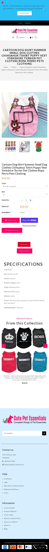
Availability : (6, 212)
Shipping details (24, 251)
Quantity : (5, 200)
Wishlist (28, 23)
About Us (7, 525)
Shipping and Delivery (11, 489)
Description (24, 244)
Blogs (6, 529)
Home (6, 67)
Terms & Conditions (11, 522)
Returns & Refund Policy (12, 518)
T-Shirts (13, 67)
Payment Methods (10, 511)
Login (6, 482)
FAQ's (6, 493)
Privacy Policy (8, 515)
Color (4, 183)
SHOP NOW (24, 13)
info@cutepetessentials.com (14, 465)
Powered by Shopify (39, 542)
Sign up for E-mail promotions (14, 486)
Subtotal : (5, 206)
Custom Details (9, 508)
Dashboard (8, 479)
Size (3, 192)
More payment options (29, 225)
